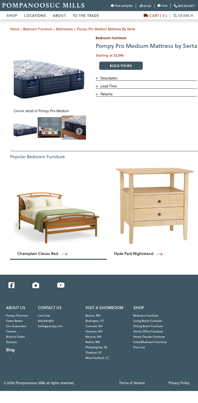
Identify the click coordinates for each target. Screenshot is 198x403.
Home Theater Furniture (149, 337)
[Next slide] (79, 131)
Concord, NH (94, 326)
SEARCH (185, 15)
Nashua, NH (93, 337)
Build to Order (15, 337)
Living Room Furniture (147, 321)
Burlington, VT (94, 321)
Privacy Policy (179, 382)
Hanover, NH (93, 331)
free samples (123, 5)
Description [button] (108, 78)
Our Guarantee (16, 326)
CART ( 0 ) (157, 15)
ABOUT (59, 15)
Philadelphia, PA (96, 347)
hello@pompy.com (50, 326)
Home (14, 28)
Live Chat (44, 315)
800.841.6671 (186, 6)
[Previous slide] (20, 131)
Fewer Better (14, 321)
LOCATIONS (35, 15)
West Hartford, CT (97, 358)
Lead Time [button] (108, 86)
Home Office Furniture (148, 331)
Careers (11, 331)
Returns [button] (106, 93)
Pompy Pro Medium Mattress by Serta (106, 28)
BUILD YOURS (121, 65)
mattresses (64, 28)
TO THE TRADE (86, 15)
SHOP (12, 15)
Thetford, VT (93, 353)
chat (164, 5)
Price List (139, 347)
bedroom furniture (37, 28)
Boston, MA (92, 315)
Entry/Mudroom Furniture (150, 342)
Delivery (11, 342)
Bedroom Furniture (145, 315)
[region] (50, 128)
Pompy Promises (17, 315)
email (146, 6)
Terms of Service (132, 382)
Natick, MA (92, 342)
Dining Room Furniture (148, 326)
